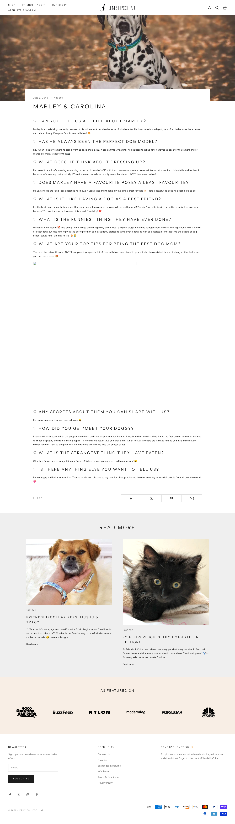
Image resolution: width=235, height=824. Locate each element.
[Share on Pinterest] (172, 498)
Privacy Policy (105, 782)
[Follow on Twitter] (19, 794)
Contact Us (104, 754)
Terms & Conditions (108, 777)
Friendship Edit (33, 5)
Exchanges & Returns (109, 765)
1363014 (59, 98)
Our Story (59, 5)
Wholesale (103, 771)
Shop (11, 5)
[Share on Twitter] (151, 498)
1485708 (128, 630)
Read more (32, 644)
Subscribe (21, 778)
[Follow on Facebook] (10, 794)
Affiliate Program (22, 10)
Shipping (102, 760)
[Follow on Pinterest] (37, 794)
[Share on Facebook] (131, 498)
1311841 (31, 610)
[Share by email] (192, 498)
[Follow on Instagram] (28, 794)
